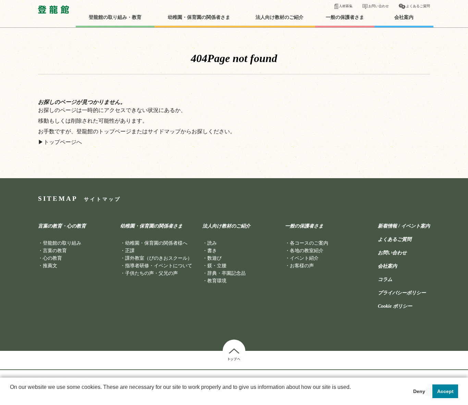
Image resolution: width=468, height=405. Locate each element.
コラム (385, 279)
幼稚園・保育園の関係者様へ (156, 243)
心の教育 (52, 258)
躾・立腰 (216, 265)
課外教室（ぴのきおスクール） (158, 258)
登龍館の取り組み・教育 (115, 17)
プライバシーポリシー (402, 293)
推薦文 (50, 265)
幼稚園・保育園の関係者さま (199, 17)
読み (212, 243)
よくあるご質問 (418, 6)
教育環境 (216, 280)
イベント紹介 (304, 258)
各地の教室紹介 (306, 250)
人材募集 (346, 6)
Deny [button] (419, 391)
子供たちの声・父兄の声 (151, 273)
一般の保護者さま (345, 17)
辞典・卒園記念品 (226, 273)
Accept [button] (445, 391)
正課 (130, 250)
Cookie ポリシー (395, 306)
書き (212, 250)
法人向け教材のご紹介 (280, 17)
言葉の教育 (55, 250)
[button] (11, 396)
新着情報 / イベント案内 (404, 226)
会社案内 (404, 17)
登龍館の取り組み (62, 243)
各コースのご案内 (309, 243)
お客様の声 (302, 265)
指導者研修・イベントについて (158, 265)
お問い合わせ (378, 6)
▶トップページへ (60, 142)
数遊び (214, 258)
